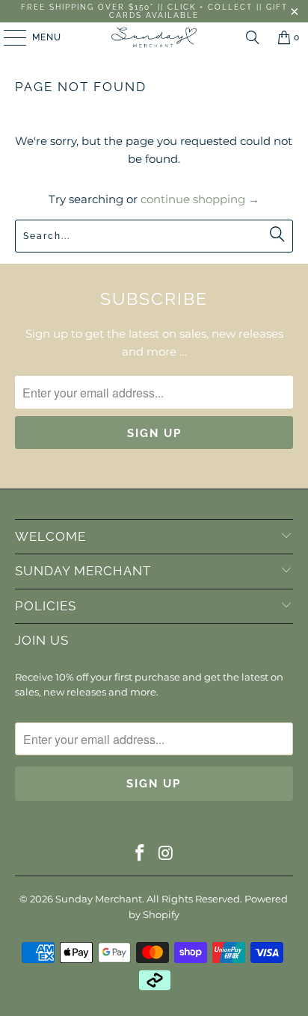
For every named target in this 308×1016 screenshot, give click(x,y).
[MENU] (8, 37)
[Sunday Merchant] (154, 37)
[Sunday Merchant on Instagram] (166, 854)
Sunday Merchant (98, 899)
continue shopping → (200, 199)
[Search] (252, 37)
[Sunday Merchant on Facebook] (140, 854)
